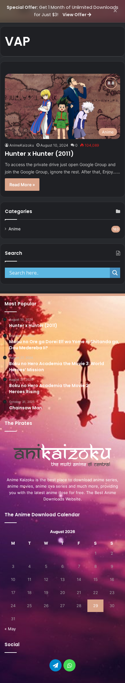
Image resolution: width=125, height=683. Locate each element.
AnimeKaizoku (21, 145)
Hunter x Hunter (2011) (39, 153)
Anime (14, 228)
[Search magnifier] (115, 273)
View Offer (74, 15)
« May (10, 628)
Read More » (22, 184)
